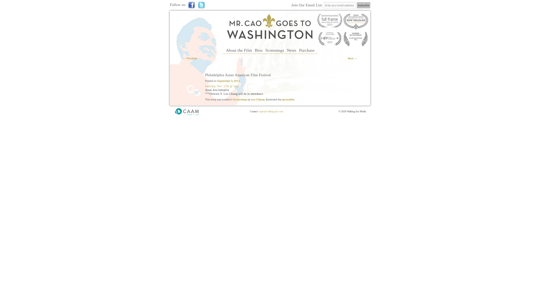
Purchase (307, 50)
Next (352, 58)
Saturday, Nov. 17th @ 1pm (222, 86)
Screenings (274, 50)
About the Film (239, 50)
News (291, 50)
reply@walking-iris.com (271, 111)
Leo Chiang (258, 99)
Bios (259, 50)
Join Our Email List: (307, 5)
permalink (288, 99)
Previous (190, 58)
